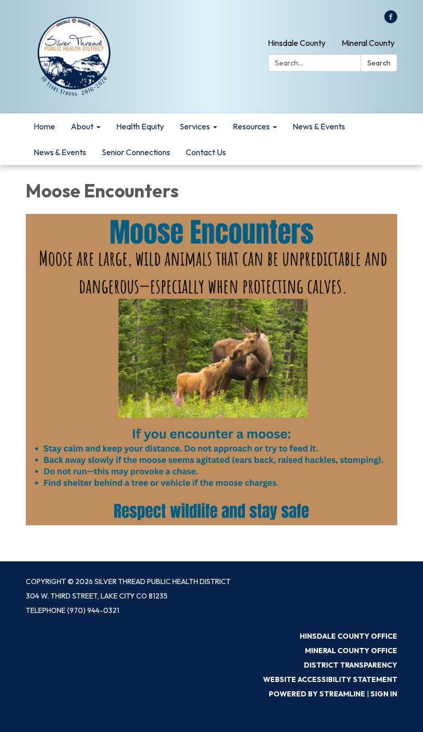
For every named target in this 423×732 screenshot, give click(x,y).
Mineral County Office (351, 650)
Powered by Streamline (317, 693)
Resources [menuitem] (251, 126)
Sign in (383, 693)
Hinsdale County (297, 43)
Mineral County (368, 43)
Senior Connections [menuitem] (136, 152)
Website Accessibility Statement (330, 679)
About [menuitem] (82, 126)
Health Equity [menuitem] (140, 126)
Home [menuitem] (44, 126)
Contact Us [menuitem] (206, 152)
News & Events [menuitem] (318, 126)
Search (379, 63)
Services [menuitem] (195, 126)
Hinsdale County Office (348, 636)
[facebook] (390, 20)
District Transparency (350, 665)
